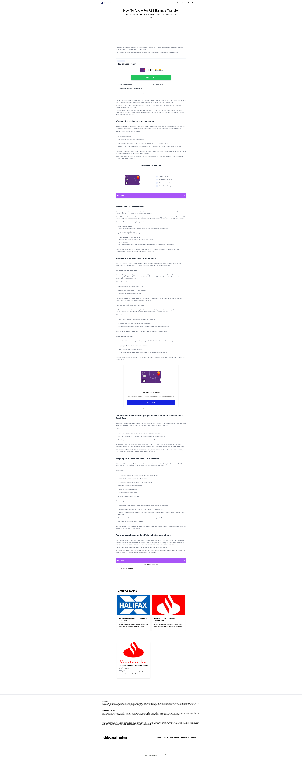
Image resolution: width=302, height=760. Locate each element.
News (199, 3)
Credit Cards (192, 3)
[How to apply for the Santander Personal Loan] (168, 605)
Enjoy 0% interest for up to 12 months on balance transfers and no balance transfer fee (151, 396)
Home (178, 3)
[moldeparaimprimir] (106, 3)
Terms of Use (185, 737)
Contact (193, 737)
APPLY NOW (151, 402)
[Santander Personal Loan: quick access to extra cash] (133, 652)
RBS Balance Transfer (151, 393)
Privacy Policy (174, 737)
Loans (184, 3)
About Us (165, 737)
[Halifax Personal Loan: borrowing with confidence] (133, 605)
